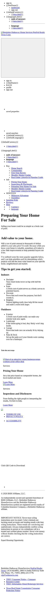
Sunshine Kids (12, 200)
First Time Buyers (18, 173)
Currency (15, 207)
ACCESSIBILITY (13, 421)
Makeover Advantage (20, 195)
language (15, 209)
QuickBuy (15, 198)
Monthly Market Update (21, 175)
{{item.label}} (17, 14)
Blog (8, 205)
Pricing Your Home (19, 182)
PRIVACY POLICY (14, 416)
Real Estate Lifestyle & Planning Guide (27, 177)
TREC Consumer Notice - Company (21, 579)
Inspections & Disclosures (21, 184)
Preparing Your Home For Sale (23, 186)
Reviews (9, 202)
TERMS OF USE (13, 414)
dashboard (15, 8)
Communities (16, 170)
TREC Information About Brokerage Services (24, 584)
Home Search (16, 168)
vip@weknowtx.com (9, 575)
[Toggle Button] (23, 58)
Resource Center (13, 582)
